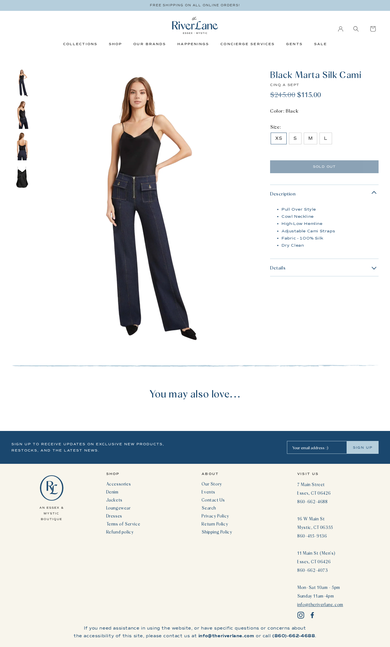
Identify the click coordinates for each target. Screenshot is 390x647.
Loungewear (118, 508)
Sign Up (363, 448)
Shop (115, 44)
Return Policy (215, 524)
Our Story (212, 484)
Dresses (114, 516)
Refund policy (120, 532)
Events (208, 492)
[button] (356, 29)
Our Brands (149, 44)
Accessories (118, 484)
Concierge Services (247, 44)
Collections (80, 44)
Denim (112, 492)
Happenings (193, 44)
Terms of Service (123, 524)
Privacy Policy (215, 516)
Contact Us (213, 500)
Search (209, 508)
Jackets (114, 500)
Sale (320, 44)
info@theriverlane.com (320, 604)
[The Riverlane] (195, 25)
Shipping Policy (217, 532)
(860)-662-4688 (293, 635)
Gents (294, 44)
